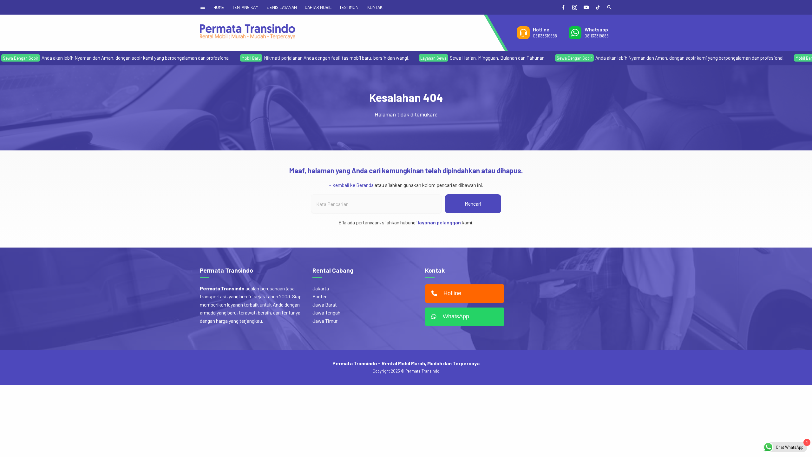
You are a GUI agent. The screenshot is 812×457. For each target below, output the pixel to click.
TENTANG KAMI (245, 7)
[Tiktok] (597, 7)
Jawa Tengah (326, 312)
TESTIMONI (349, 7)
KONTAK (375, 7)
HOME (218, 7)
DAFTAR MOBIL (318, 7)
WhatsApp (456, 316)
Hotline (452, 293)
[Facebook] (563, 7)
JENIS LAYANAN (282, 7)
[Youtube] (586, 7)
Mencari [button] (473, 204)
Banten (320, 296)
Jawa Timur (324, 321)
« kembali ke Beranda (351, 185)
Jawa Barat (324, 304)
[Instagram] (575, 7)
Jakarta (320, 288)
